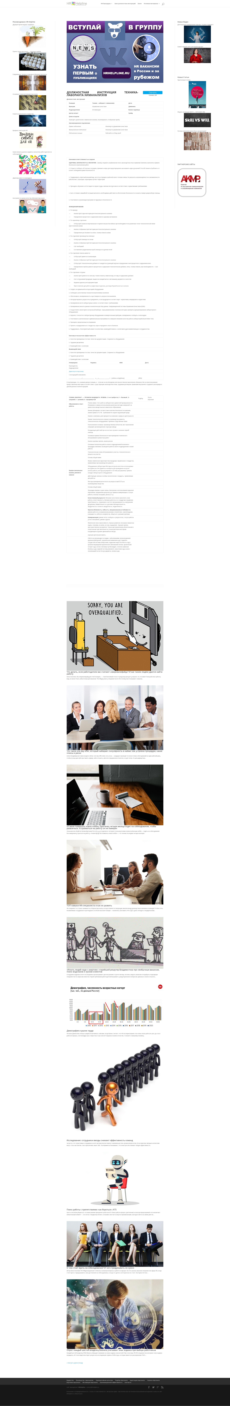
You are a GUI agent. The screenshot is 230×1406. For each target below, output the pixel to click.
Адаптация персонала (137, 1380)
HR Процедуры (106, 3)
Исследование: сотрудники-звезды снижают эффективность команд (100, 1140)
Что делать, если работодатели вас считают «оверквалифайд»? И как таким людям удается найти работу (114, 672)
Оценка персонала (153, 1380)
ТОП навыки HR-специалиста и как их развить (89, 905)
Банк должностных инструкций (125, 3)
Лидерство (70, 1380)
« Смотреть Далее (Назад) (75, 1363)
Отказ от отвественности (97, 1391)
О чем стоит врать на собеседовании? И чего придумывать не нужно (100, 1267)
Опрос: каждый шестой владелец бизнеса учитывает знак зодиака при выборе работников (111, 1350)
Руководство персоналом (84, 1380)
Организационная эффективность (111, 1382)
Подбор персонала (121, 1380)
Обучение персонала (73, 1382)
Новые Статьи (183, 77)
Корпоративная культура (104, 1380)
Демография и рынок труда (80, 1030)
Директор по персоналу (76, 371)
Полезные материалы (151, 3)
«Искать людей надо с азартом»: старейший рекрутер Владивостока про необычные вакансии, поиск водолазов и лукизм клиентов (113, 970)
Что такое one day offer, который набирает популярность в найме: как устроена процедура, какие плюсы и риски (114, 752)
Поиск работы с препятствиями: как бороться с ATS (92, 1209)
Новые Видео (182, 22)
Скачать (153, 92)
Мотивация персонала (90, 1382)
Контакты (128, 1382)
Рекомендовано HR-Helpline (24, 22)
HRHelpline (81, 1387)
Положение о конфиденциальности (77, 1391)
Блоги (140, 3)
